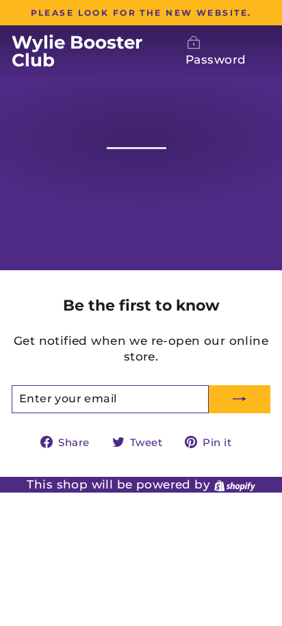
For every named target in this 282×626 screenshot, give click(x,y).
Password (215, 59)
